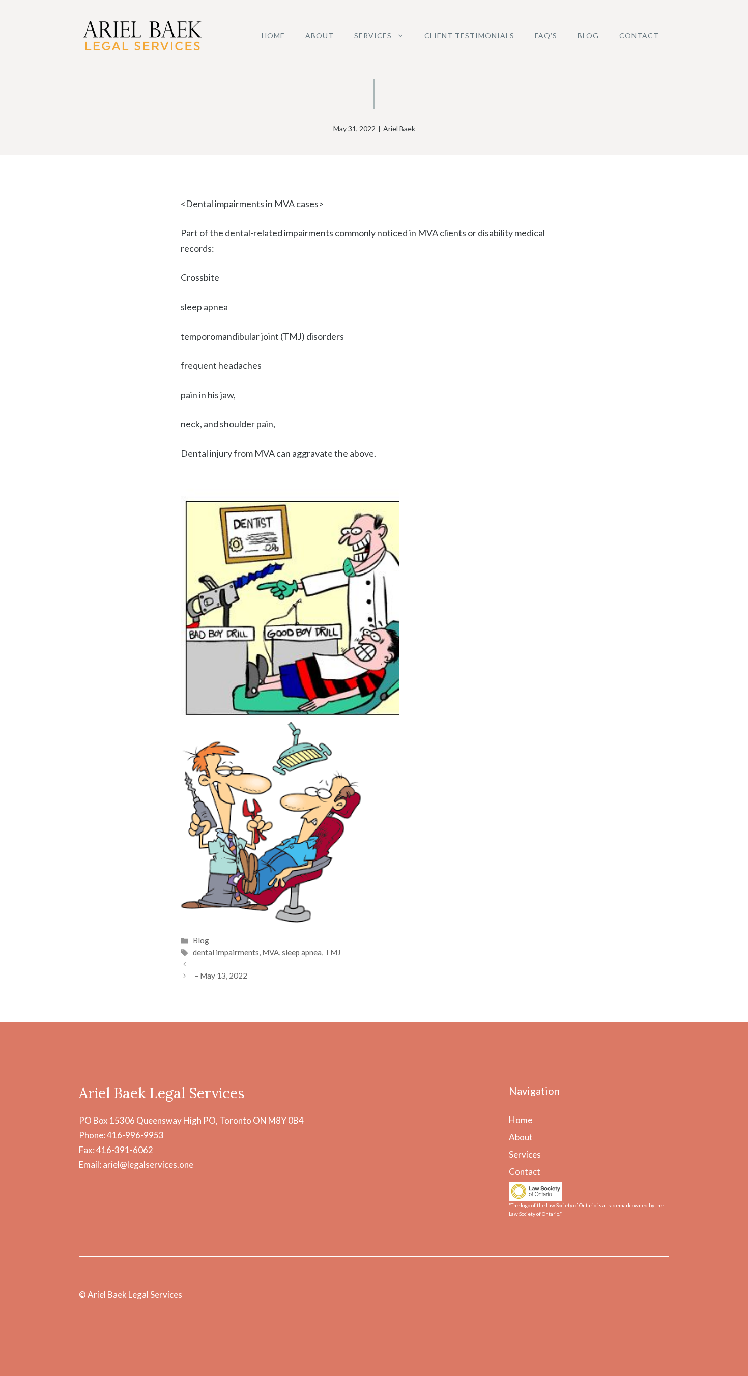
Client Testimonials (469, 35)
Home (273, 35)
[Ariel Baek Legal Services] (142, 34)
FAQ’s (546, 35)
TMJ (332, 952)
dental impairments (226, 952)
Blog (588, 35)
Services (373, 35)
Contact (639, 35)
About (319, 35)
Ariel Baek (399, 128)
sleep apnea (302, 952)
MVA (270, 952)
